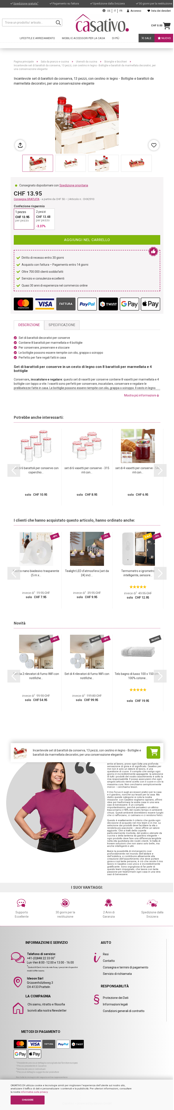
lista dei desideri (160, 10)
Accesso (135, 10)
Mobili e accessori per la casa (83, 38)
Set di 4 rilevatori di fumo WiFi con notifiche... (87, 676)
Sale (147, 38)
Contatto (109, 960)
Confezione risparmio (29, 206)
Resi (106, 954)
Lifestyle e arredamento (37, 38)
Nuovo (166, 38)
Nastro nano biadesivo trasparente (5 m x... (36, 573)
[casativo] (102, 23)
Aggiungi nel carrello (87, 240)
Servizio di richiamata (117, 973)
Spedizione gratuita (25, 3)
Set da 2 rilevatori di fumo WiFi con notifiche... (36, 676)
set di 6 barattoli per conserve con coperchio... (36, 470)
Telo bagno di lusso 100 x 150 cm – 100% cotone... (138, 676)
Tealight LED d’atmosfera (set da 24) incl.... (87, 573)
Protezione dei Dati (115, 997)
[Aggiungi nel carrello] (153, 752)
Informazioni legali (115, 1004)
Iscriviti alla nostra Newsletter (47, 1010)
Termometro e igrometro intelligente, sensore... (138, 573)
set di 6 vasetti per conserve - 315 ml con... (87, 470)
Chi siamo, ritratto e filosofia (46, 1004)
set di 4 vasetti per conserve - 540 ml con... (137, 470)
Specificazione (62, 325)
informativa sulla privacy (34, 1092)
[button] (13, 470)
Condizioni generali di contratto (124, 1011)
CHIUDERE (27, 1100)
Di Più (115, 38)
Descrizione (29, 325)
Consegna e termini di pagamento (125, 967)
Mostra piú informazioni (140, 395)
